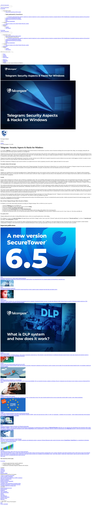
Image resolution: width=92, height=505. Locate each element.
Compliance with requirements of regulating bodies (11, 483)
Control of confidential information (7, 475)
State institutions (4, 495)
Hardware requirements (10, 21)
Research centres (4, 498)
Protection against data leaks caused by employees (18, 16)
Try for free (3, 8)
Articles (4, 61)
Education (3, 494)
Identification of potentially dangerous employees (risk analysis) (76, 16)
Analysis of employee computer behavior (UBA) (54, 16)
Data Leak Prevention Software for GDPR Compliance (11, 477)
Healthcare (3, 490)
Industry (2, 493)
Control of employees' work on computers (36, 16)
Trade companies (4, 491)
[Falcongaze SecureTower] (5, 3)
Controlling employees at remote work (8, 485)
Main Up (5, 59)
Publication (5, 24)
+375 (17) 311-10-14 (5, 5)
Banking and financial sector (6, 488)
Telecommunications (5, 492)
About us (7, 23)
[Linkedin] (6, 500)
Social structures (4, 489)
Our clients (16, 23)
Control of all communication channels (13, 17)
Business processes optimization (7, 481)
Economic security (4, 482)
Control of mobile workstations (7, 476)
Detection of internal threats (6, 478)
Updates (7, 27)
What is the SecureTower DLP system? (13, 11)
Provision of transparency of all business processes (10, 484)
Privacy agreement (4, 503)
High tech (2, 499)
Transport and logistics (5, 497)
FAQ (7, 20)
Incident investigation (5, 480)
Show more (3, 456)
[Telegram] (2, 500)
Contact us (11, 23)
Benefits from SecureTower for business (13, 19)
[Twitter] (1, 500)
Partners (20, 23)
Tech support (8, 28)
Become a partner (25, 23)
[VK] (3, 500)
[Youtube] (5, 500)
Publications (5, 60)
